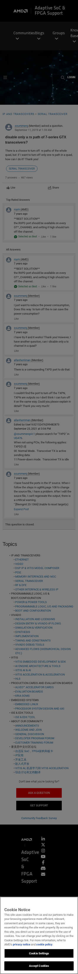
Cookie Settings (39, 953)
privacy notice (21, 944)
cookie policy (44, 944)
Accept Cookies (39, 965)
